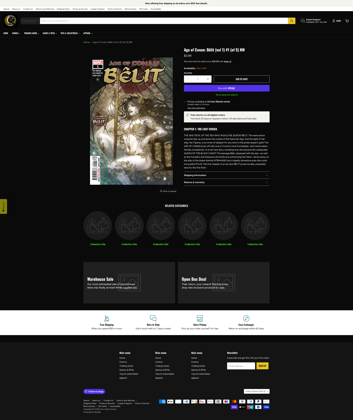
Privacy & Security (80, 9)
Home (5, 33)
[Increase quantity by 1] (208, 79)
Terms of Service (114, 9)
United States (255, 391)
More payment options (227, 95)
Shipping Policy (63, 9)
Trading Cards (31, 33)
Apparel (87, 33)
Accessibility (156, 9)
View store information (196, 108)
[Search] (291, 21)
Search (6, 9)
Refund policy (130, 9)
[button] (337, 20)
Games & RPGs (49, 33)
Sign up (262, 365)
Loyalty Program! (97, 9)
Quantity (188, 73)
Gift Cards (143, 9)
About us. (16, 9)
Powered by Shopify (92, 412)
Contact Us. (28, 9)
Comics (15, 33)
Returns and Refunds (45, 9)
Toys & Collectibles (69, 33)
